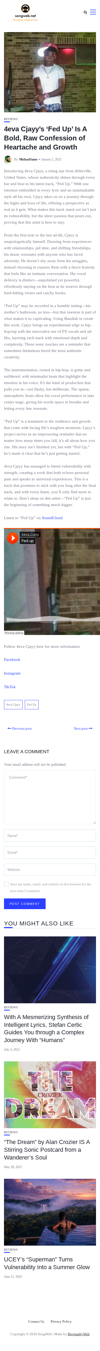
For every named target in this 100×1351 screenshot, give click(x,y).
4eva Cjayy (13, 704)
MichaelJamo (28, 159)
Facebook (12, 659)
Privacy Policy (61, 1321)
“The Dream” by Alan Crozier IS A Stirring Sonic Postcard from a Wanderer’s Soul (47, 1150)
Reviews (11, 119)
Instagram (12, 673)
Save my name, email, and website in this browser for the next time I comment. (50, 887)
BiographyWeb (79, 1334)
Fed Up (31, 704)
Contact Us (36, 1321)
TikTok (10, 687)
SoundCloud (52, 518)
